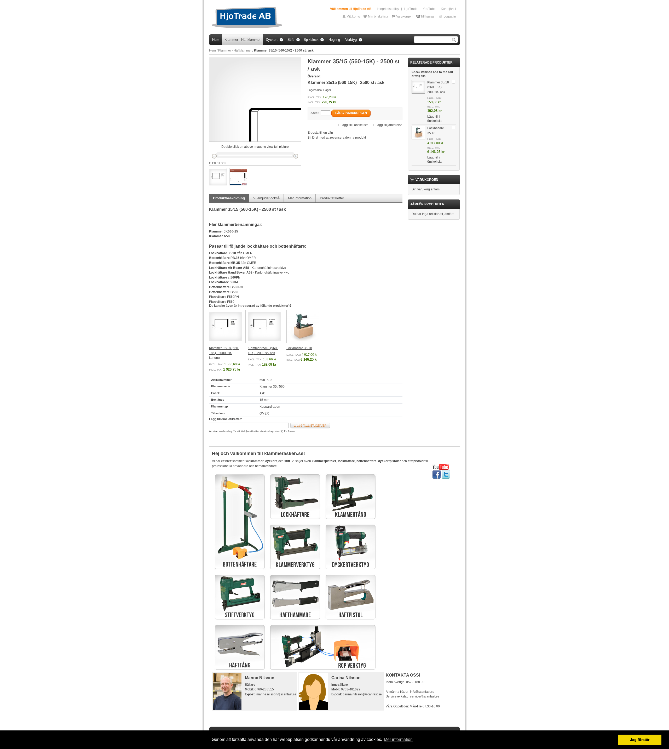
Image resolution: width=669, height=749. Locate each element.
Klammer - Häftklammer (235, 50)
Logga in (449, 16)
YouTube (429, 9)
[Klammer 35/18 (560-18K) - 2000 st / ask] (266, 326)
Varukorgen (404, 16)
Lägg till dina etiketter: (225, 419)
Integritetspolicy (388, 9)
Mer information (300, 198)
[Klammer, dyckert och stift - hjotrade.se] (247, 18)
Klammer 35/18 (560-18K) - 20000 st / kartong (224, 353)
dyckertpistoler (389, 461)
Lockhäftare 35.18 (299, 348)
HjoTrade (411, 9)
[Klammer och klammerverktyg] (440, 466)
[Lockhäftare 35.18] (304, 326)
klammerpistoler (324, 461)
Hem (212, 50)
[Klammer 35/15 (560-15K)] (218, 176)
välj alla (420, 75)
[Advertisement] (338, 712)
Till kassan (428, 16)
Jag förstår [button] (639, 739)
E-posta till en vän (320, 132)
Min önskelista (378, 16)
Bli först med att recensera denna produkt (337, 137)
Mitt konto (353, 16)
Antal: (314, 113)
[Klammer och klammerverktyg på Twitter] (446, 472)
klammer (257, 461)
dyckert (271, 461)
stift (287, 461)
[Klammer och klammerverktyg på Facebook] (436, 472)
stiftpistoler (416, 461)
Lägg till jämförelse (389, 125)
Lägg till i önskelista (354, 125)
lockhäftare (346, 461)
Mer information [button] (398, 739)
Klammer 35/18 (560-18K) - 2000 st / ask (438, 87)
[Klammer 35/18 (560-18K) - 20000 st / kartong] (227, 326)
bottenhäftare (366, 461)
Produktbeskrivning (229, 198)
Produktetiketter (332, 198)
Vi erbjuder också (266, 198)
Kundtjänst (448, 9)
